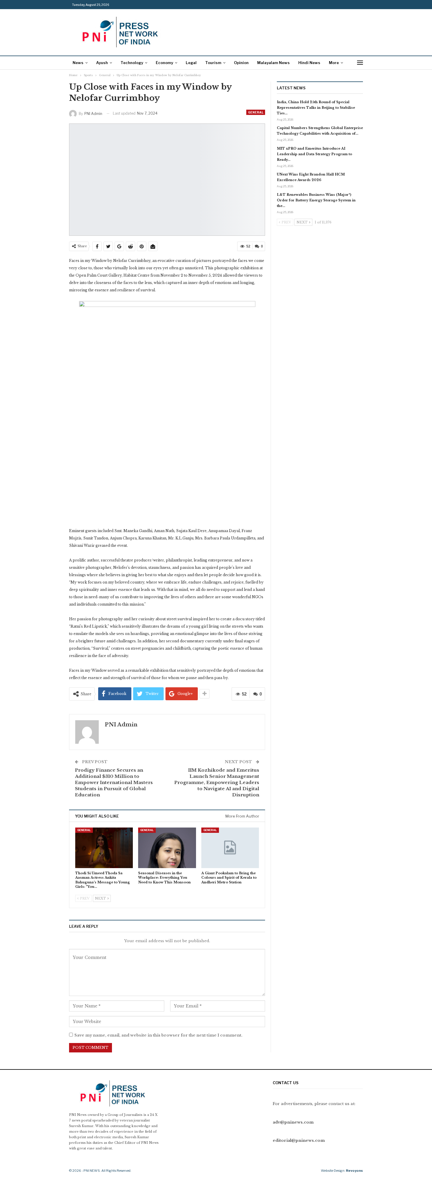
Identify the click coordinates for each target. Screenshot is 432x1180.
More (334, 62)
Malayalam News (273, 62)
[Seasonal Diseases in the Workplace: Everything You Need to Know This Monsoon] (167, 848)
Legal (191, 62)
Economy (164, 62)
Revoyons (354, 1171)
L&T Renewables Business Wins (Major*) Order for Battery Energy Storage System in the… (316, 200)
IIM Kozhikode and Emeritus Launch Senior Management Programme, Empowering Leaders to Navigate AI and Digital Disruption (216, 782)
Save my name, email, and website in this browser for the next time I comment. (158, 1035)
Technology (131, 62)
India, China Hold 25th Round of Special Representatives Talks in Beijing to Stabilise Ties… (316, 107)
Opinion (241, 62)
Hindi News (309, 62)
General (255, 112)
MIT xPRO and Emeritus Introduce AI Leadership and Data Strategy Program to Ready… (314, 154)
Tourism (213, 62)
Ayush (102, 62)
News (78, 62)
